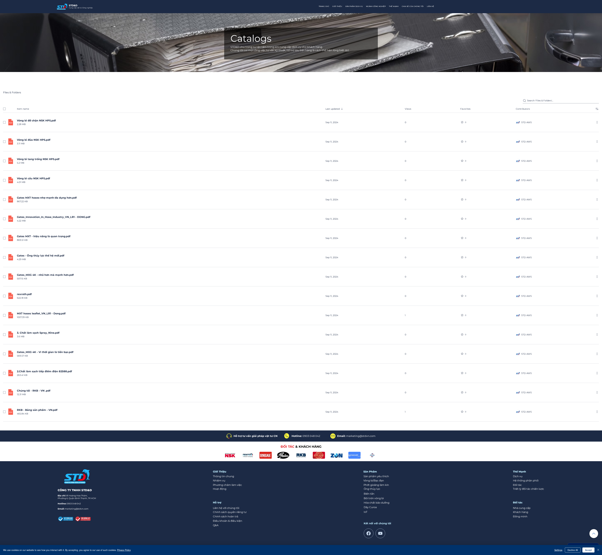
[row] (301, 108)
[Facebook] (368, 533)
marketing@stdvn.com (76, 508)
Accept (588, 550)
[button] (375, 6)
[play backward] (228, 455)
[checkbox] (4, 109)
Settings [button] (558, 550)
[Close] (598, 549)
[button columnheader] (597, 109)
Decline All (573, 550)
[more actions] (597, 122)
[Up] (593, 533)
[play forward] (374, 455)
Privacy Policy (124, 550)
